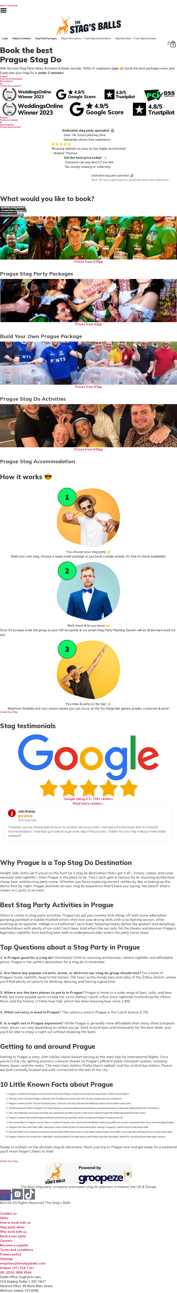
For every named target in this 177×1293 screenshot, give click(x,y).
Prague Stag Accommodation (37, 461)
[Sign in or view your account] (85, 42)
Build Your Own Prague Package (41, 336)
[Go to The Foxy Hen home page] (88, 25)
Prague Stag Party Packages (36, 273)
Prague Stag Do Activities (33, 398)
